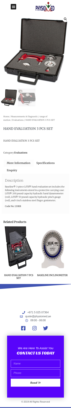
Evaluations (18, 120)
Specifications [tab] (45, 163)
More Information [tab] (18, 163)
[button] (13, 6)
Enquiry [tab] (12, 170)
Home (6, 116)
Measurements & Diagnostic (24, 116)
